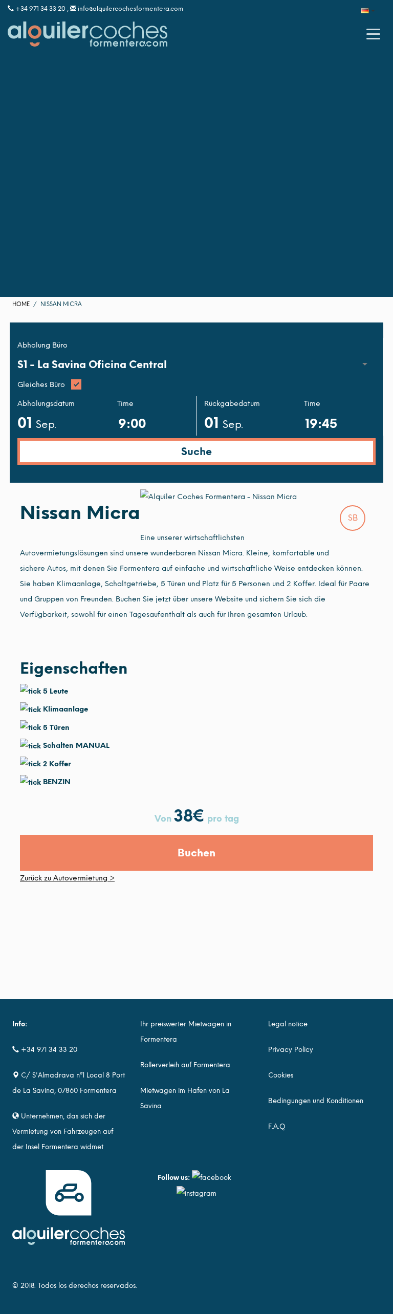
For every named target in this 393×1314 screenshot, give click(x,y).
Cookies (280, 1075)
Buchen (196, 853)
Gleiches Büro (41, 385)
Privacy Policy (290, 1049)
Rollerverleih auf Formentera (185, 1065)
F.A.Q (277, 1126)
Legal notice (288, 1024)
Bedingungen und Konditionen (315, 1101)
